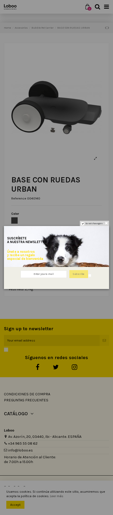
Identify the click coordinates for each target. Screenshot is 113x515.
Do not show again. (94, 223)
